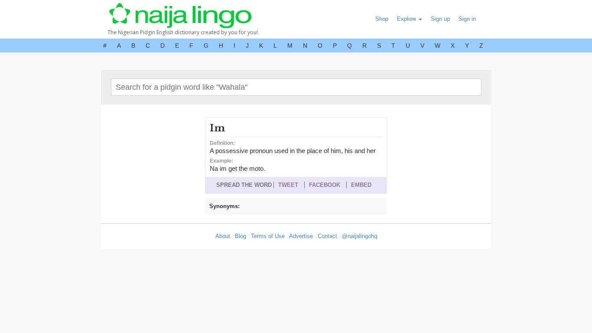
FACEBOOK (324, 185)
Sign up (440, 19)
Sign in (467, 19)
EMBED (361, 185)
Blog (240, 236)
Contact (327, 236)
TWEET (288, 185)
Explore (407, 19)
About (222, 236)
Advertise (301, 236)
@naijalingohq (359, 236)
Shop (381, 19)
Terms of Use (268, 236)
